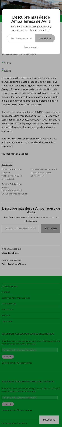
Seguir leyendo (31, 47)
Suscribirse (45, 38)
